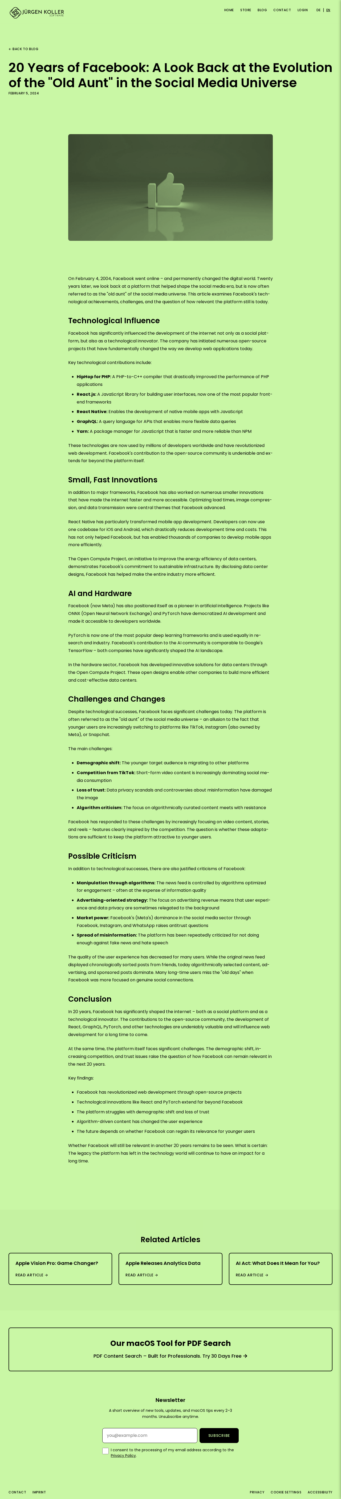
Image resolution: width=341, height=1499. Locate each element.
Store (245, 10)
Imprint (39, 1492)
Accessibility (320, 1492)
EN (328, 10)
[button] (7, 7)
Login (303, 10)
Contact (282, 10)
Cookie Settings (286, 1492)
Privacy (257, 1492)
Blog (262, 10)
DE (318, 10)
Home (229, 10)
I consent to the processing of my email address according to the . (172, 1452)
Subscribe (219, 1435)
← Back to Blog (23, 49)
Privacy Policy (123, 1455)
